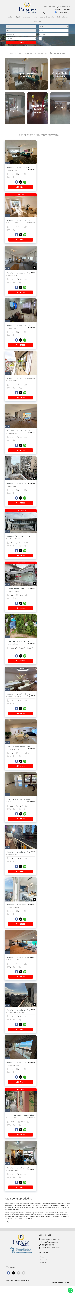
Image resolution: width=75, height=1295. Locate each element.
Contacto (37, 21)
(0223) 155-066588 (48, 1245)
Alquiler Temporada (22, 17)
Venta (35, 17)
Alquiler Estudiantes (47, 17)
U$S (20, 187)
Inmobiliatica (16, 1280)
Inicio (42, 1257)
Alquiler (10, 17)
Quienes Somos (62, 17)
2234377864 (57, 1248)
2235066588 (46, 1248)
